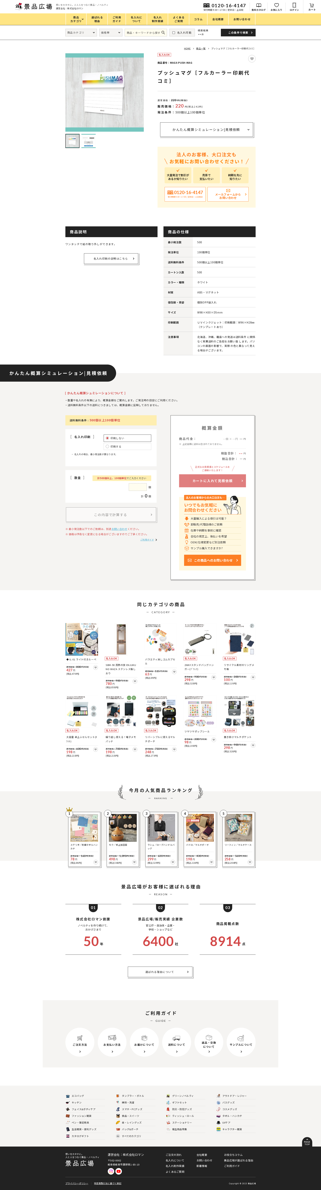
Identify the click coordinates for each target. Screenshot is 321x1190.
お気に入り (276, 9)
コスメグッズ (229, 1109)
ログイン (294, 9)
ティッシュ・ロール (183, 1116)
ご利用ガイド (147, 539)
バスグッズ (228, 1102)
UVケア (226, 1122)
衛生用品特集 (179, 1129)
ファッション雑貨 (81, 1116)
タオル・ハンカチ (232, 1116)
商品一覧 (200, 48)
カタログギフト (80, 1136)
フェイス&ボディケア (83, 1109)
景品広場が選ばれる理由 (238, 1160)
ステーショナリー (182, 1122)
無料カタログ (259, 9)
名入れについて (175, 1160)
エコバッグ (78, 1096)
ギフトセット (179, 1102)
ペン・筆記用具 (80, 1122)
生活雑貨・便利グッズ (84, 1129)
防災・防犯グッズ (182, 1109)
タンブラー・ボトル (133, 1096)
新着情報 (202, 1166)
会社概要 (202, 1155)
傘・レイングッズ (132, 1122)
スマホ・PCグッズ (132, 1109)
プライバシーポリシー (76, 1183)
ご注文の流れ (174, 1155)
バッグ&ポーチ (130, 1129)
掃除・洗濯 (128, 1102)
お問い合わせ (119, 529)
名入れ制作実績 (175, 1166)
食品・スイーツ (130, 1116)
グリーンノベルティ (183, 1096)
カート (312, 9)
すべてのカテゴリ (129, 1136)
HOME (187, 48)
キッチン (77, 1102)
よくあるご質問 (175, 1171)
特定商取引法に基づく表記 (107, 1183)
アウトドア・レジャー (234, 1096)
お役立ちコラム (233, 1155)
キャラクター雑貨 (232, 1129)
